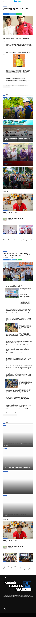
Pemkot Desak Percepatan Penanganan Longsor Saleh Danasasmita (16, 116)
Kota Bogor (4, 448)
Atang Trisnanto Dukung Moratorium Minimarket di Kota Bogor (9, 235)
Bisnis (4, 233)
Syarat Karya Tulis (5, 609)
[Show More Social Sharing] (23, 14)
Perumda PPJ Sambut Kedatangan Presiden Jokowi (9, 563)
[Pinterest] (4, 47)
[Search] (32, 1)
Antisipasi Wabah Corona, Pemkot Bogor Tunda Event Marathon (15, 514)
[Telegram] (4, 51)
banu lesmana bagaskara (7, 85)
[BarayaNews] (18, 1)
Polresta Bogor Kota (21, 85)
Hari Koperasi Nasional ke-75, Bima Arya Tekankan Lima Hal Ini (26, 235)
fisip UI (16, 85)
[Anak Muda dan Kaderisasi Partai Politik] (18, 202)
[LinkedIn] (4, 45)
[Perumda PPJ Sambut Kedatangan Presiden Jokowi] (10, 557)
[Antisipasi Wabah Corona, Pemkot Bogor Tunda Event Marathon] (18, 506)
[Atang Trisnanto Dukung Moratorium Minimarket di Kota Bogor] (10, 229)
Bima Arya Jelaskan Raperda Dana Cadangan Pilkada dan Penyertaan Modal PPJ (26, 563)
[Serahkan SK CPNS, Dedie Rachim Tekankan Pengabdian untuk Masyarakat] (18, 459)
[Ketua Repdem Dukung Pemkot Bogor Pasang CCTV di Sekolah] (18, 25)
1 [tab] (17, 244)
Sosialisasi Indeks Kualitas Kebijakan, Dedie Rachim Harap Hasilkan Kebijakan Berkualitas (17, 139)
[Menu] (3, 1)
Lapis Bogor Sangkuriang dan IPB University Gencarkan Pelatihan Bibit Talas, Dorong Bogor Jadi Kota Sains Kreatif (17, 162)
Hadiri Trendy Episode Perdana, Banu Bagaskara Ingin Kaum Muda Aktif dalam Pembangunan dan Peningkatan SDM (17, 490)
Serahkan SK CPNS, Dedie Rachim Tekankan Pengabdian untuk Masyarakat (17, 467)
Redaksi (4, 608)
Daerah (20, 233)
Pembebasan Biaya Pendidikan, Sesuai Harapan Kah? (15, 218)
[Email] (4, 49)
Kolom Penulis (5, 210)
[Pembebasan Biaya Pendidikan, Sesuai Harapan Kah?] (5, 219)
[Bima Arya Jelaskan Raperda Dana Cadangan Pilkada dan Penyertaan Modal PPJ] (26, 557)
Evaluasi (4, 120)
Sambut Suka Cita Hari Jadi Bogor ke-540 (11, 186)
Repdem (26, 85)
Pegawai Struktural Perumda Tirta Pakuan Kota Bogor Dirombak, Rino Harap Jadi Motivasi (18, 444)
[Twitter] (4, 43)
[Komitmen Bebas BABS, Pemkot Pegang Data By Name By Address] (18, 271)
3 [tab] (18, 244)
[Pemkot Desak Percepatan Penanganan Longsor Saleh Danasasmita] (18, 108)
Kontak (4, 605)
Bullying (13, 85)
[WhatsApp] (4, 54)
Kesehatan (4, 251)
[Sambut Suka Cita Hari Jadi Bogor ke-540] (18, 178)
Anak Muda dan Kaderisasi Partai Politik (10, 212)
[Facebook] (4, 41)
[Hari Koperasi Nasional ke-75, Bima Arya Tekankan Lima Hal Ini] (26, 229)
